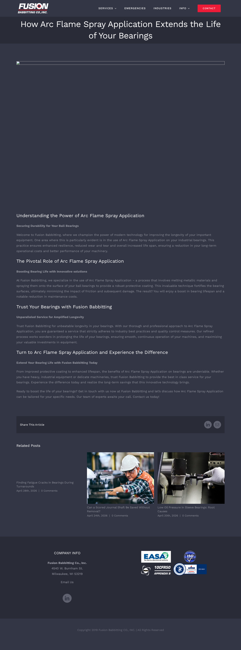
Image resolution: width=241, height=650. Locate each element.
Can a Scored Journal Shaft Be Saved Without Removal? (120, 478)
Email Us (67, 582)
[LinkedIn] (67, 598)
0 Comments (49, 490)
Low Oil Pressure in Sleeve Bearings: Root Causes (191, 478)
